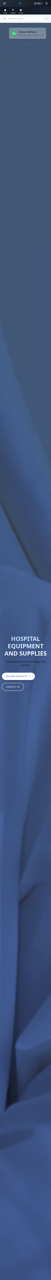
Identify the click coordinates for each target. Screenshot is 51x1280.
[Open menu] (4, 3)
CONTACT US (13, 686)
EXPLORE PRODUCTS (16, 676)
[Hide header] (47, 18)
